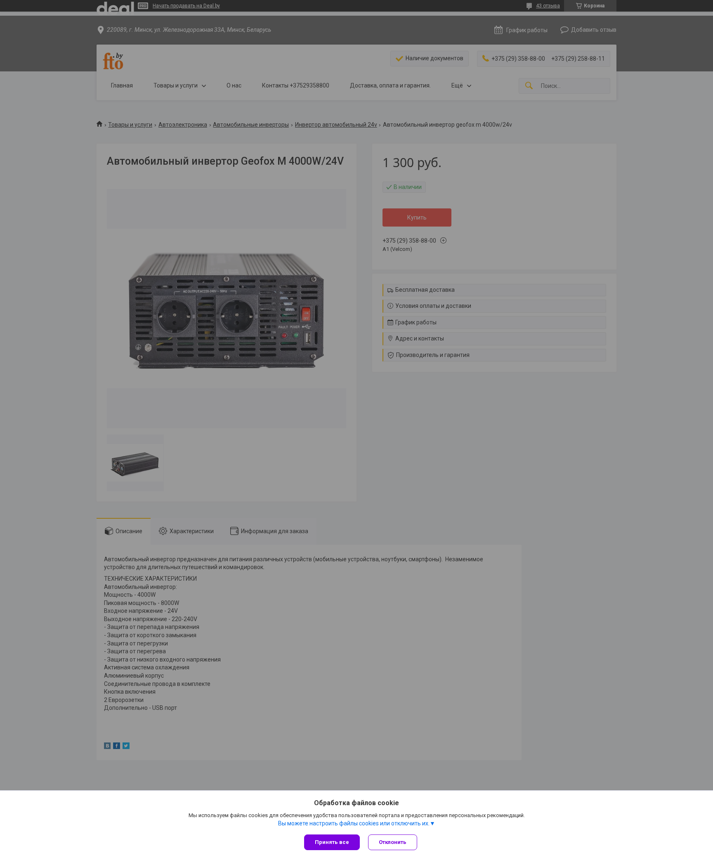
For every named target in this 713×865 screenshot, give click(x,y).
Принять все (332, 842)
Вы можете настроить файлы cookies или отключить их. (354, 823)
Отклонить (392, 842)
